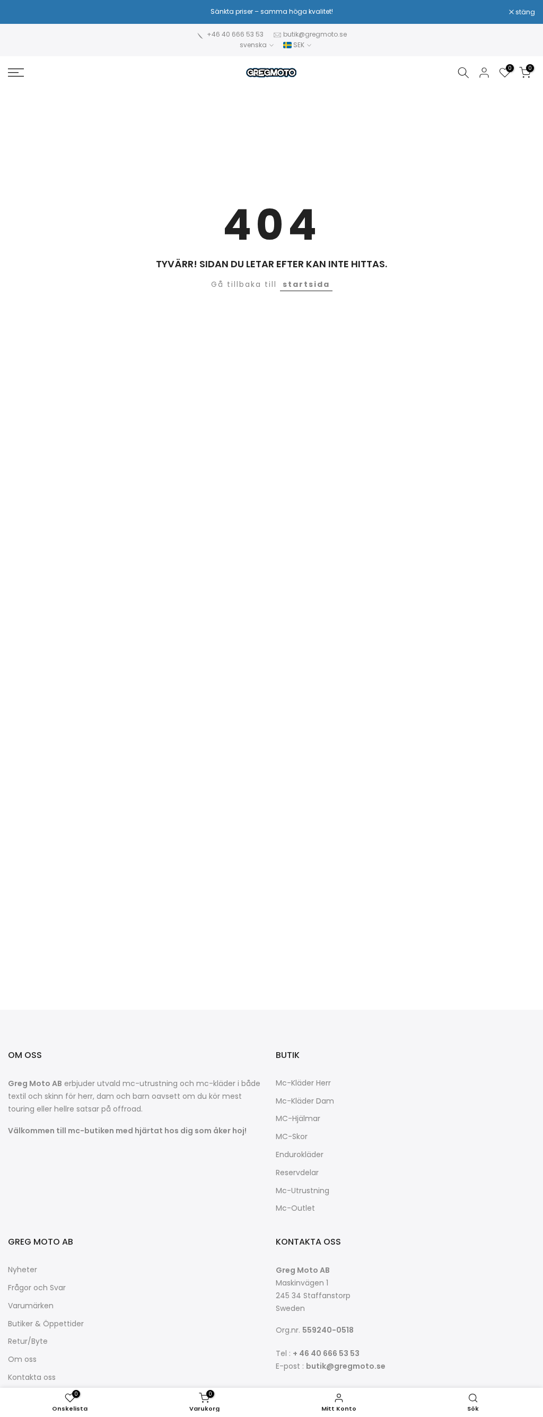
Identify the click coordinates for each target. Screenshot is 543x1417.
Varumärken (31, 1306)
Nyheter (22, 1270)
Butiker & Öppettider (46, 1324)
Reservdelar (297, 1173)
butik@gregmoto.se (315, 34)
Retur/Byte (28, 1341)
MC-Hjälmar (298, 1119)
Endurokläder (299, 1155)
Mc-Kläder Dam (305, 1101)
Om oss (22, 1359)
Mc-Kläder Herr (303, 1083)
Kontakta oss (32, 1377)
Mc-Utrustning (302, 1191)
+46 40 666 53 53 (235, 34)
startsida (306, 284)
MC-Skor (292, 1137)
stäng (23, 12)
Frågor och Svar (37, 1288)
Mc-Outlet (295, 1208)
